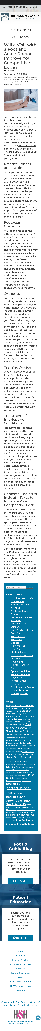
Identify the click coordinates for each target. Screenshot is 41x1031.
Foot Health (29, 754)
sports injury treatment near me (17, 807)
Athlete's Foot (19, 611)
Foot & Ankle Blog (20, 846)
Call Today (20, 37)
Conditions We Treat (20, 964)
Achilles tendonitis (22, 598)
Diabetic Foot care (12, 724)
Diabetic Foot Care (22, 617)
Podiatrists (17, 793)
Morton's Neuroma (22, 655)
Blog (20, 977)
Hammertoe (18, 646)
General (15, 642)
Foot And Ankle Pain (23, 630)
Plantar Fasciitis (20, 665)
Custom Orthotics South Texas (18, 721)
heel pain (11, 767)
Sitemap (20, 990)
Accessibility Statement (20, 981)
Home (20, 951)
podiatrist (13, 783)
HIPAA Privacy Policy (20, 986)
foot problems (29, 764)
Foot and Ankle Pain (13, 738)
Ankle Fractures (20, 604)
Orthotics (26, 307)
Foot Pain (16, 639)
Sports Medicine (20, 671)
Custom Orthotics (25, 716)
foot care (28, 751)
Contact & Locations (21, 973)
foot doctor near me (15, 754)
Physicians (17, 661)
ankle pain (10, 706)
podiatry (29, 804)
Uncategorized (19, 693)
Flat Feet (22, 724)
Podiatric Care (26, 781)
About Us (20, 956)
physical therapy (17, 775)
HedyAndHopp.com (25, 1023)
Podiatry (10, 71)
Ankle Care (17, 601)
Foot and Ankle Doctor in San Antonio (18, 727)
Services (20, 969)
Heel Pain (16, 649)
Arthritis (15, 607)
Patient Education (20, 899)
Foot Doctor (18, 636)
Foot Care (16, 633)
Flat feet (16, 620)
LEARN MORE (22, 881)
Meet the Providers (20, 960)
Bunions (16, 614)
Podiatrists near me (12, 84)
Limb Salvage (19, 652)
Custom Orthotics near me (18, 719)
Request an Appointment (20, 30)
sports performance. (16, 522)
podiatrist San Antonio (22, 82)
